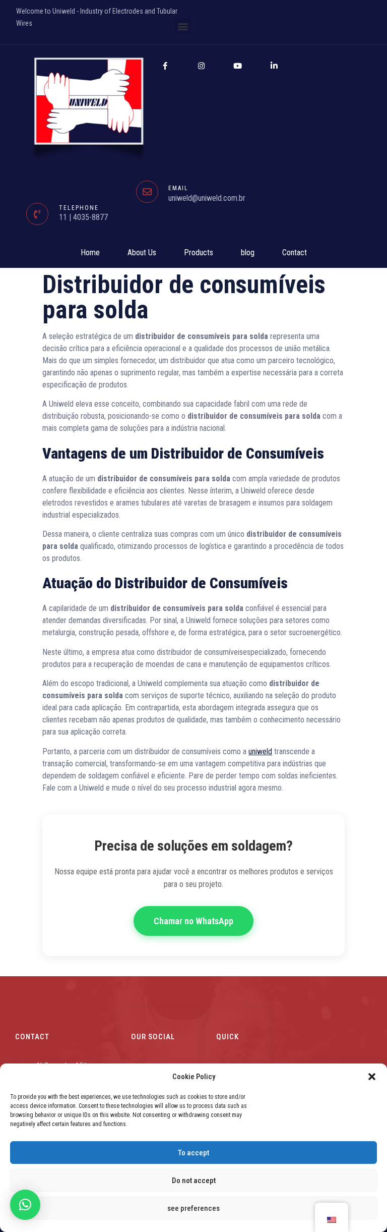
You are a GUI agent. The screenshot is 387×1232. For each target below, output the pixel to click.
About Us (141, 252)
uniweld (260, 751)
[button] (372, 1077)
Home (90, 252)
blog (247, 252)
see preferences (193, 1208)
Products (198, 252)
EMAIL (178, 188)
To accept (193, 1152)
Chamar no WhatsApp (193, 921)
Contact (294, 252)
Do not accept (194, 1180)
